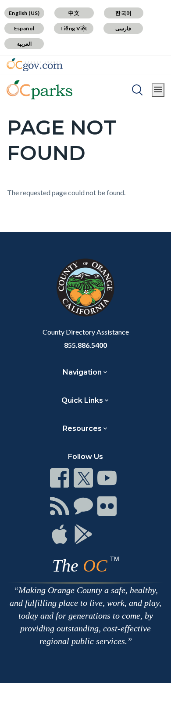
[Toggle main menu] (158, 90)
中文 (73, 13)
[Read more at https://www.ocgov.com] (85, 288)
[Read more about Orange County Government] (35, 64)
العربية (24, 43)
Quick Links (82, 400)
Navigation (82, 372)
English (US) (24, 13)
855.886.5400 (85, 345)
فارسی (123, 28)
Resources (82, 428)
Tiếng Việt (74, 28)
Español (24, 28)
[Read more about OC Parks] (39, 90)
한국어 (123, 13)
